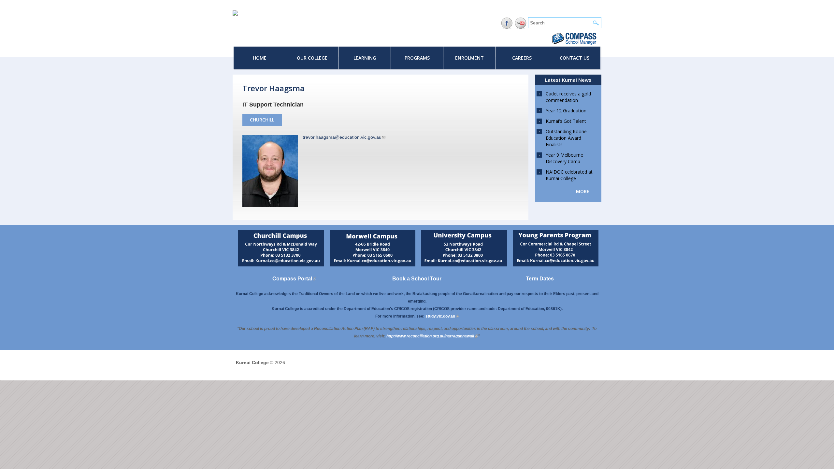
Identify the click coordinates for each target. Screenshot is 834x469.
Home (259, 58)
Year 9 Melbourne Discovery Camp (564, 158)
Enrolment (469, 58)
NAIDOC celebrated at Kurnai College (569, 175)
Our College (312, 58)
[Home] (235, 14)
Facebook (506, 23)
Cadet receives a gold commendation (568, 97)
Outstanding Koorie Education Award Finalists (566, 138)
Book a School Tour (416, 278)
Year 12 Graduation (566, 110)
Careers (522, 58)
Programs (417, 58)
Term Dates (540, 278)
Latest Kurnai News (568, 80)
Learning (364, 58)
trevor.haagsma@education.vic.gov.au (344, 137)
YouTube (520, 23)
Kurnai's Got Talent (566, 121)
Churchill (262, 120)
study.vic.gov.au (442, 316)
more (582, 191)
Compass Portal (294, 278)
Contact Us (574, 58)
